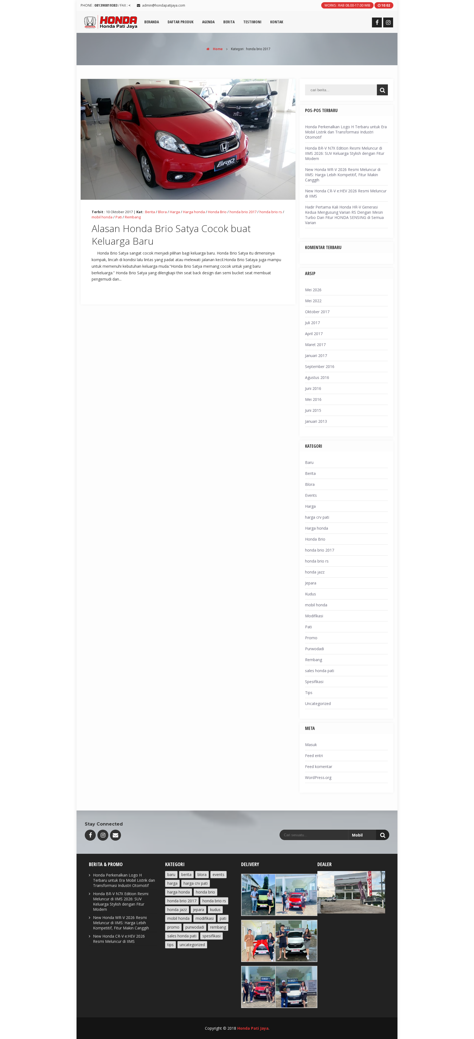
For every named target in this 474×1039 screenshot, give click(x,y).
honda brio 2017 (243, 211)
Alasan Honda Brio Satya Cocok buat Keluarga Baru (171, 234)
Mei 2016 (313, 399)
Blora (162, 211)
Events (311, 495)
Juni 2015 (313, 410)
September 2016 (319, 366)
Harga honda (194, 211)
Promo (311, 637)
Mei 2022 (313, 300)
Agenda (208, 21)
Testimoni (252, 21)
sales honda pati (319, 670)
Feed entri (314, 755)
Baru (309, 462)
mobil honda (102, 217)
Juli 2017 (312, 322)
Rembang (133, 217)
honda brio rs (270, 211)
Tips (308, 692)
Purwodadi (314, 648)
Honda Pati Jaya (253, 1028)
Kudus (310, 593)
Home (217, 49)
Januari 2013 (316, 421)
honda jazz (315, 572)
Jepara (310, 583)
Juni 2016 (313, 388)
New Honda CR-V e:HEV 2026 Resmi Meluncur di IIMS (119, 939)
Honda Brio (217, 211)
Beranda (151, 21)
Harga (175, 211)
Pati (118, 217)
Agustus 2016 (317, 377)
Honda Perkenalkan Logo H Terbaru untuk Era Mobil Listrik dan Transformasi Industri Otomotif (346, 132)
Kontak (276, 21)
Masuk (311, 744)
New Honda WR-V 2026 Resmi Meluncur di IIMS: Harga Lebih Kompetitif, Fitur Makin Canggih (342, 174)
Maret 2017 (315, 344)
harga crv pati (317, 517)
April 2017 (314, 333)
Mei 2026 (313, 289)
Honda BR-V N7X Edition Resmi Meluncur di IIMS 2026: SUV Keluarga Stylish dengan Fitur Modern (344, 153)
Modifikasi (314, 615)
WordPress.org (318, 777)
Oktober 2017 (317, 311)
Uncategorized (318, 703)
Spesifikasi (314, 681)
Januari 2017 (316, 355)
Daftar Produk (180, 21)
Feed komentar (318, 766)
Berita (229, 21)
